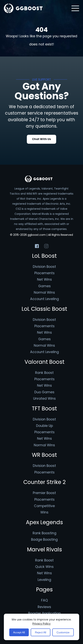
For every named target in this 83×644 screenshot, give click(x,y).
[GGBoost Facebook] (37, 246)
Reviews (44, 607)
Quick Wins (44, 566)
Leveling (44, 579)
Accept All (19, 632)
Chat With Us (41, 139)
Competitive (44, 506)
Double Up (44, 425)
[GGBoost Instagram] (46, 246)
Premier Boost (44, 493)
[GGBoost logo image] (23, 8)
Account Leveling (44, 299)
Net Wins (44, 279)
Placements (44, 273)
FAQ (44, 600)
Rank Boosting (44, 533)
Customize (63, 632)
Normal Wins (44, 292)
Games (44, 286)
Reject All (40, 632)
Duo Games (44, 392)
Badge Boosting (44, 539)
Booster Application (44, 613)
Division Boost (44, 266)
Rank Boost (44, 372)
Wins (44, 512)
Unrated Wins (44, 398)
